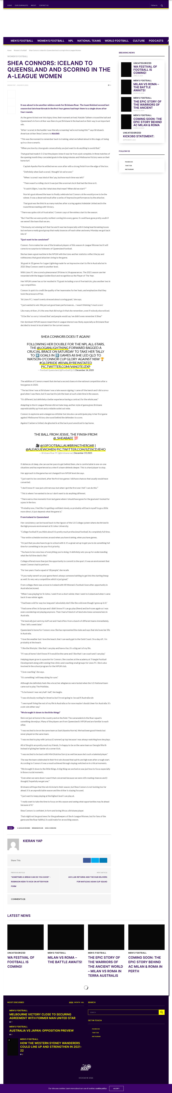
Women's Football (17, 57)
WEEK (71, 1002)
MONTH (77, 1002)
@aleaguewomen (41, 449)
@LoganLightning (52, 348)
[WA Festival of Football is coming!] (126, 69)
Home (9, 5)
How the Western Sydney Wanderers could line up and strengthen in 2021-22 (51, 1047)
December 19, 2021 (83, 453)
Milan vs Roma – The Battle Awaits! (146, 87)
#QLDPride (48, 363)
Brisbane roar (37, 828)
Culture (139, 40)
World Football (117, 40)
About (33, 5)
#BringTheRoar (81, 445)
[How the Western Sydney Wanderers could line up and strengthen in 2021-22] (12, 1047)
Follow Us (154, 5)
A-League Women (23, 828)
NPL (71, 40)
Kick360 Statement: (138, 136)
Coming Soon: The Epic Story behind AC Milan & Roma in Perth (147, 123)
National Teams (89, 40)
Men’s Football (22, 40)
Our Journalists (21, 5)
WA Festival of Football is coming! (145, 70)
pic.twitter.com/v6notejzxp (65, 366)
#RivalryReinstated (75, 363)
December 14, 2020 (84, 370)
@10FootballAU (54, 445)
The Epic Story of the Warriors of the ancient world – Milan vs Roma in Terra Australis (105, 967)
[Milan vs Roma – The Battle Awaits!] (126, 87)
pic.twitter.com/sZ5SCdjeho (81, 449)
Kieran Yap (11, 85)
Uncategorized (142, 63)
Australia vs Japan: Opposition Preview (41, 1030)
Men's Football (142, 81)
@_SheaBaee (63, 438)
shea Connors (50, 828)
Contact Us (43, 5)
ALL (82, 1002)
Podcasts (156, 40)
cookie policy (101, 1088)
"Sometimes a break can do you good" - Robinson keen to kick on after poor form (31, 881)
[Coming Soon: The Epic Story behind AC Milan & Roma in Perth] (126, 121)
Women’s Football (50, 40)
